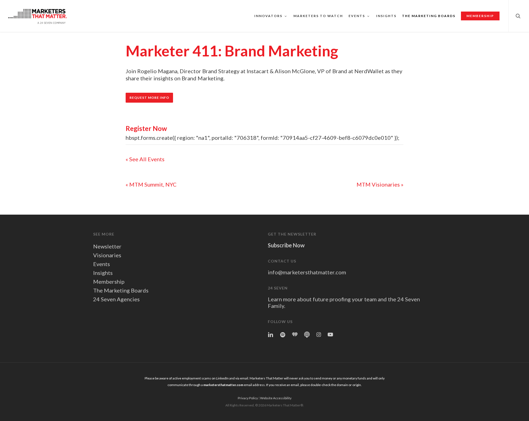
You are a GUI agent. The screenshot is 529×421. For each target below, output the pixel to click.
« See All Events (145, 159)
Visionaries (107, 255)
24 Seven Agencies (116, 299)
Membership (109, 281)
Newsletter (107, 246)
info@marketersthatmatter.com (307, 272)
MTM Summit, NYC (151, 184)
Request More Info (149, 97)
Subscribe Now (286, 245)
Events (101, 264)
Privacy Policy (248, 398)
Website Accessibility (276, 398)
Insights (103, 272)
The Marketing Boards (121, 290)
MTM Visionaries (380, 184)
